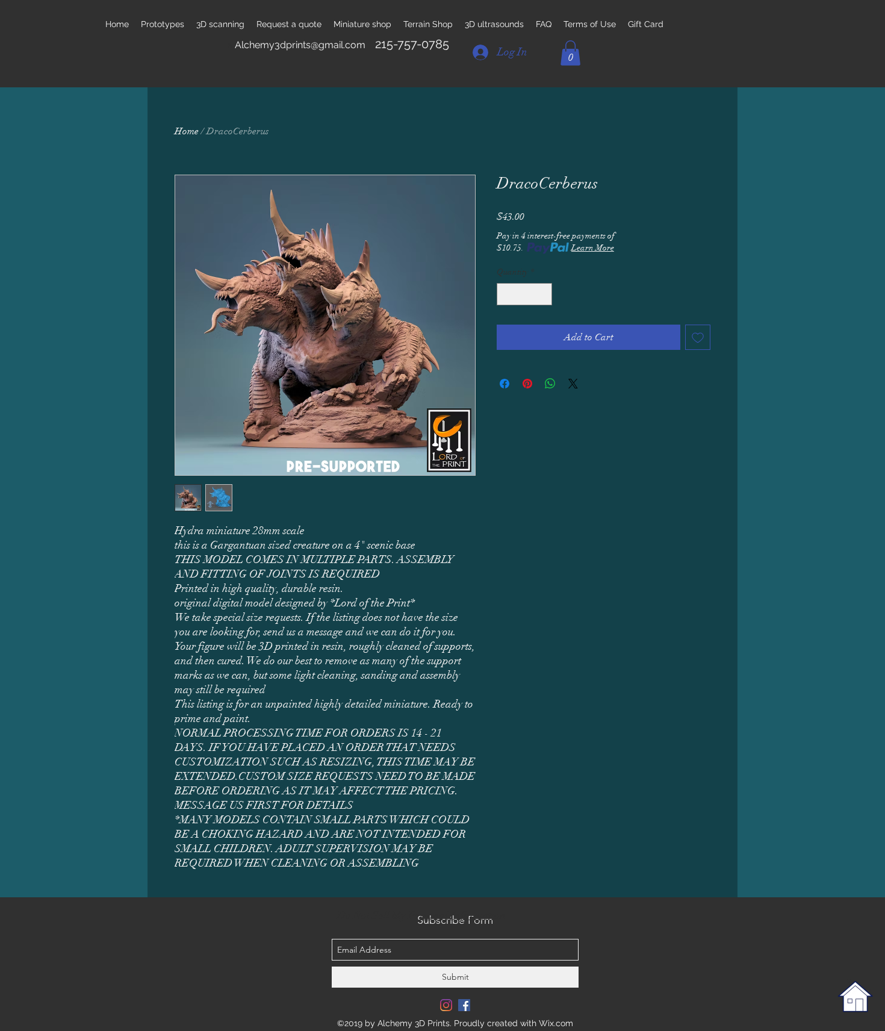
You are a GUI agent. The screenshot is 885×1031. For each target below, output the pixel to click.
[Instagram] (446, 1005)
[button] (570, 53)
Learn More (592, 248)
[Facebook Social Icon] (464, 1005)
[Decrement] (506, 294)
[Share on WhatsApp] (550, 383)
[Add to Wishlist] (697, 337)
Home (187, 131)
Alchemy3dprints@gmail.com (300, 45)
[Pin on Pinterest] (527, 383)
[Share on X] (573, 383)
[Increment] (542, 294)
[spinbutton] (524, 294)
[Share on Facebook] (504, 383)
